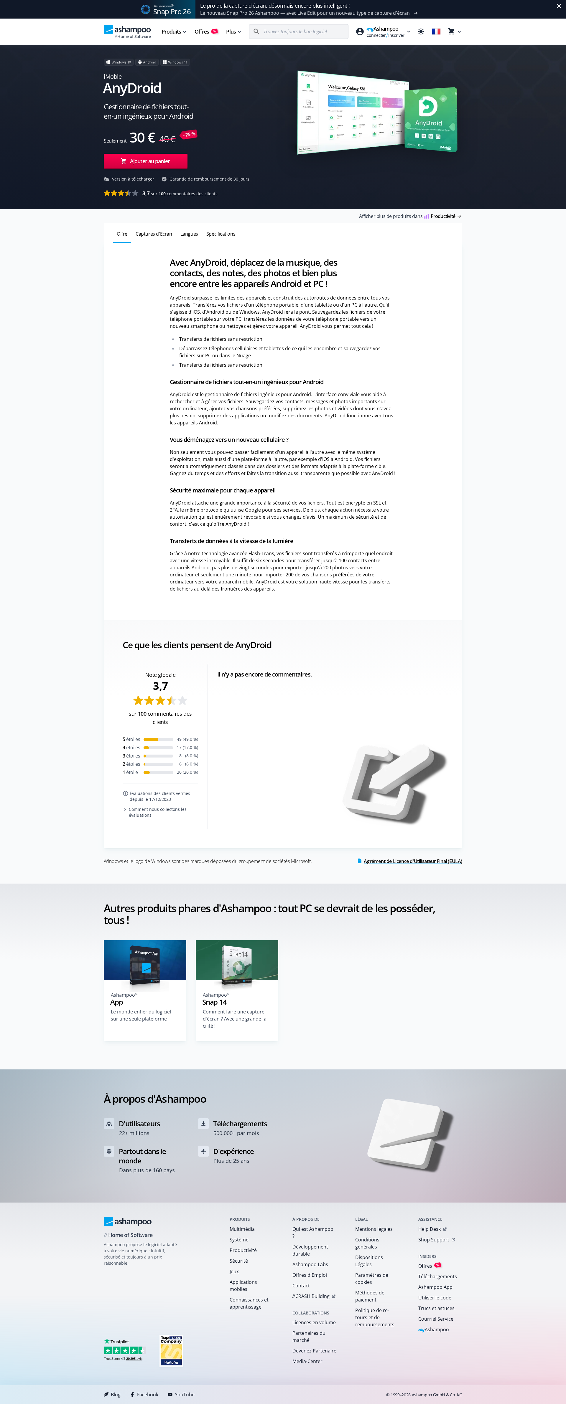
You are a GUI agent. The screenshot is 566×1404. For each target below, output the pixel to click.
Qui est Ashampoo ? (312, 1232)
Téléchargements (437, 1276)
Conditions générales (367, 1243)
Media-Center (307, 1361)
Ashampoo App (435, 1287)
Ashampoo (433, 1330)
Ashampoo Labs (310, 1264)
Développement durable (310, 1250)
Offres (206, 31)
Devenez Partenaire (314, 1350)
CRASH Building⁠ (311, 1296)
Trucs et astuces (436, 1308)
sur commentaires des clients (180, 193)
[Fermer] (559, 6)
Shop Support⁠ (433, 1239)
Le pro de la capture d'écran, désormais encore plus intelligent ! (275, 5)
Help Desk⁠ (429, 1229)
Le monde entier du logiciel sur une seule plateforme (141, 1015)
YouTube (185, 1394)
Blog (116, 1394)
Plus (231, 31)
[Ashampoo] (128, 1221)
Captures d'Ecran (154, 234)
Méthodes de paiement (369, 1296)
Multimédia (242, 1229)
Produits (171, 31)
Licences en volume (314, 1322)
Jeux (234, 1271)
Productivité (243, 1250)
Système (239, 1239)
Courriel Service (435, 1319)
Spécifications (220, 234)
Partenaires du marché (308, 1336)
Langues (189, 234)
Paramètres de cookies (371, 1278)
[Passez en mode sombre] (421, 31)
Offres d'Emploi (309, 1275)
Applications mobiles (243, 1285)
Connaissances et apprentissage (249, 1303)
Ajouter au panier (150, 161)
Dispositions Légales (369, 1261)
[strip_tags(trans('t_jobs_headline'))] (171, 1350)
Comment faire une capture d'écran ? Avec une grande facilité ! (235, 1018)
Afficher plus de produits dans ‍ (407, 216)
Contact (301, 1285)
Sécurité (239, 1261)
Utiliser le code (434, 1297)
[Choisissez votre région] (436, 31)
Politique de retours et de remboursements (374, 1317)
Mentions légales (374, 1229)
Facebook (147, 1394)
